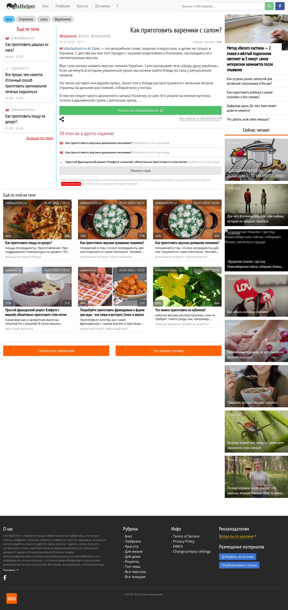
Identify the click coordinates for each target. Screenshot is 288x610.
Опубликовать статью (239, 565)
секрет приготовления (115, 257)
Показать (9, 570)
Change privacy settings (192, 551)
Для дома (132, 556)
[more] (117, 6)
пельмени (89, 257)
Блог (45, 5)
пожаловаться (71, 183)
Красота (82, 5)
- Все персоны (134, 571)
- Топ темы (131, 566)
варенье (176, 324)
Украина (26, 19)
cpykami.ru (20, 68)
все (9, 19)
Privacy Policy (184, 541)
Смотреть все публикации (56, 350)
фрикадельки (117, 329)
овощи (162, 324)
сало (44, 19)
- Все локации (134, 576)
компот (204, 324)
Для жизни (102, 5)
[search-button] (269, 6)
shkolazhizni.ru (23, 38)
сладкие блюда (30, 257)
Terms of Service (186, 536)
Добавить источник (238, 556)
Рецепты (132, 561)
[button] (280, 6)
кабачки (190, 324)
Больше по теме (39, 138)
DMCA (178, 546)
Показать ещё (140, 171)
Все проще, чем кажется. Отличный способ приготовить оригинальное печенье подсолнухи (26, 83)
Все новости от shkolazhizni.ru (199, 118)
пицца (11, 257)
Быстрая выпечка (20, 329)
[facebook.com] (5, 578)
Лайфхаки (63, 5)
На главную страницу (169, 350)
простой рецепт (93, 329)
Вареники (63, 19)
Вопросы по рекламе (236, 536)
